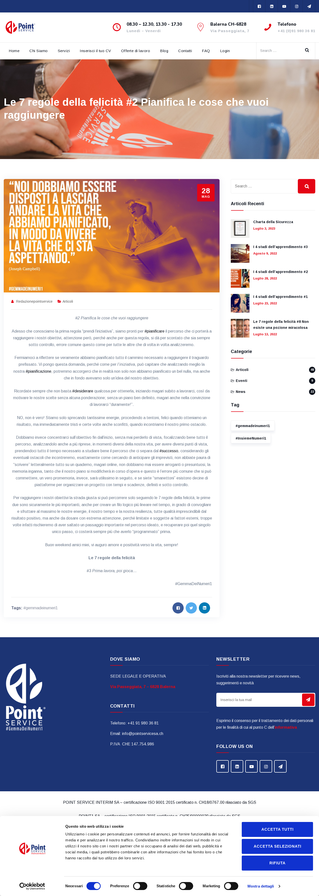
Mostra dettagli (260, 886)
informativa (286, 727)
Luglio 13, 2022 (265, 334)
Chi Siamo (38, 51)
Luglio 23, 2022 (265, 303)
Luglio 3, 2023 (264, 228)
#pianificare (154, 331)
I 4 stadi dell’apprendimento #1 (280, 297)
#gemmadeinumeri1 (40, 608)
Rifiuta (277, 863)
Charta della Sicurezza (273, 222)
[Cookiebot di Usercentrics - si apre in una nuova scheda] (32, 886)
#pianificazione (38, 371)
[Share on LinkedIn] (204, 608)
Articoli (68, 301)
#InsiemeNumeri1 (251, 438)
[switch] (140, 886)
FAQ (206, 51)
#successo (169, 451)
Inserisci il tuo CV (95, 51)
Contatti (185, 51)
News (240, 392)
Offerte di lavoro (135, 51)
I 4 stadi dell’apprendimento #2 (280, 272)
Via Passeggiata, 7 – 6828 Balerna (142, 687)
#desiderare (82, 391)
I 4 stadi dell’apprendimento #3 (280, 247)
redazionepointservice (34, 301)
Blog (164, 51)
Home (14, 51)
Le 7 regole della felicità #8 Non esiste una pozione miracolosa (281, 325)
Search (309, 49)
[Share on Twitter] (191, 608)
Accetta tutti (277, 829)
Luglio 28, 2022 (265, 278)
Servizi (64, 51)
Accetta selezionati (277, 846)
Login (225, 51)
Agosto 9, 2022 (265, 253)
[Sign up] (308, 700)
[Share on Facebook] (178, 608)
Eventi (241, 381)
